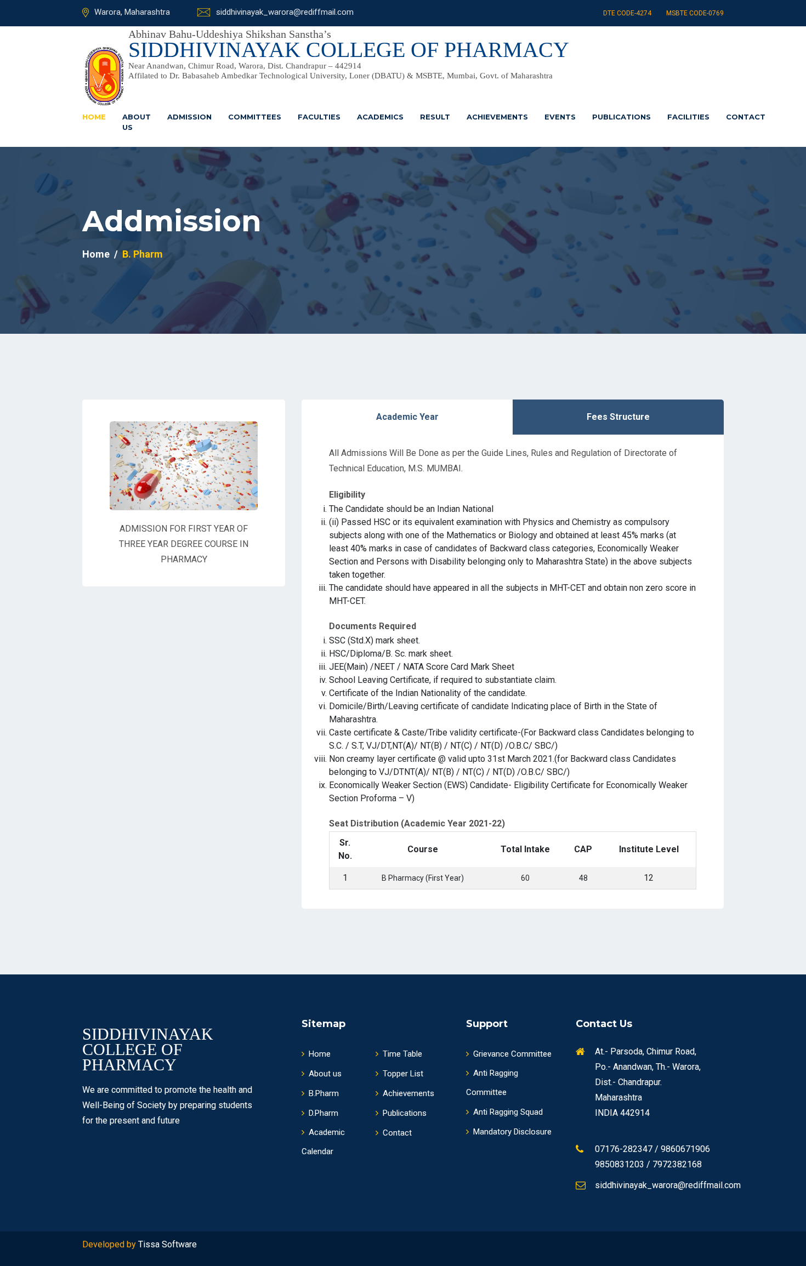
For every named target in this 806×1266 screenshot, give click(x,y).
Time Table (402, 1054)
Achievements (497, 116)
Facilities (688, 116)
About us (136, 122)
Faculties (319, 116)
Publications (621, 116)
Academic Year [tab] (407, 417)
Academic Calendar (323, 1141)
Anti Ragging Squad (508, 1112)
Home (94, 116)
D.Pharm (323, 1113)
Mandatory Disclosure (512, 1132)
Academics (380, 116)
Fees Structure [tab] (618, 417)
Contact (745, 116)
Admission (189, 116)
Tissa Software (167, 1244)
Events (560, 116)
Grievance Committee (512, 1054)
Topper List (403, 1074)
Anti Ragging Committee (492, 1082)
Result (435, 116)
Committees (254, 116)
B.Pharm (324, 1093)
